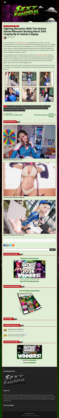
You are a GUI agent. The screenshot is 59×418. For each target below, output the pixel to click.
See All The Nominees (29, 281)
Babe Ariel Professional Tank (12, 160)
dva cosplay (19, 106)
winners (32, 360)
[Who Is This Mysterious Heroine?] (29, 217)
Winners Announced (29, 258)
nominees (31, 362)
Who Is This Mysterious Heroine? (14, 235)
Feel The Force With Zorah (13, 114)
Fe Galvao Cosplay (42, 55)
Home (4, 23)
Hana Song (25, 43)
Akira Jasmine (11, 37)
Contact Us (29, 415)
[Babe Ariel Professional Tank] (29, 142)
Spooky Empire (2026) (17, 335)
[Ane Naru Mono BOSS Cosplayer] (29, 179)
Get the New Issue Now (29, 290)
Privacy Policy (36, 415)
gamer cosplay (37, 106)
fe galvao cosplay (27, 106)
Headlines (12, 26)
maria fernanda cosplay (18, 108)
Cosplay (8, 23)
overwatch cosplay (42, 108)
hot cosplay (7, 108)
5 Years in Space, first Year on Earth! (29, 279)
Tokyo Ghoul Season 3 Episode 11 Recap (44, 115)
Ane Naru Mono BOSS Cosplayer (13, 197)
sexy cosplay (21, 110)
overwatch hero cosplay (10, 110)
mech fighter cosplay (31, 108)
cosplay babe (11, 106)
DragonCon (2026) (16, 329)
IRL (17, 26)
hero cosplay (46, 106)
